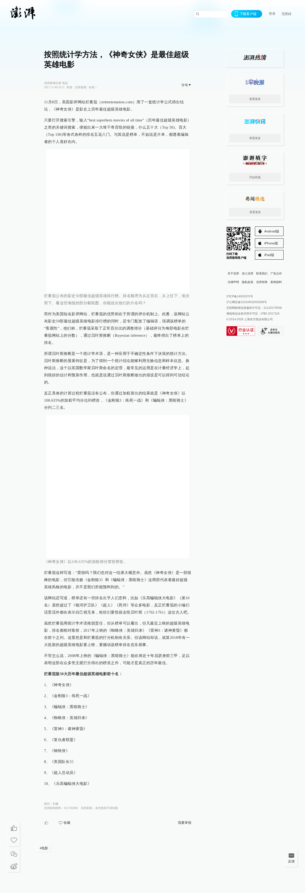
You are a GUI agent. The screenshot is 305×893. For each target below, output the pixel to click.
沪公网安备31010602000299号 (246, 302)
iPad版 (269, 255)
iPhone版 (271, 243)
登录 (272, 14)
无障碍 (286, 14)
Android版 (271, 231)
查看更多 (255, 99)
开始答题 (255, 177)
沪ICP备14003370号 (239, 296)
